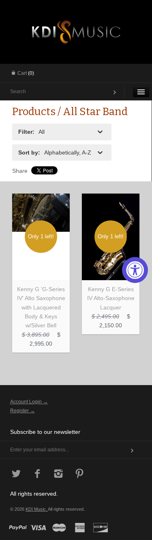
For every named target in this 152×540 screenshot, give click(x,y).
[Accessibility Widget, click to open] (135, 270)
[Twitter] (16, 474)
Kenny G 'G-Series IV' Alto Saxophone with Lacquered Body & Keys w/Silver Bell (41, 307)
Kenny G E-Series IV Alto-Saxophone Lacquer (111, 298)
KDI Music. (37, 509)
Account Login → (29, 402)
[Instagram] (58, 474)
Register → (22, 411)
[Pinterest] (79, 474)
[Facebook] (37, 474)
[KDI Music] (76, 30)
